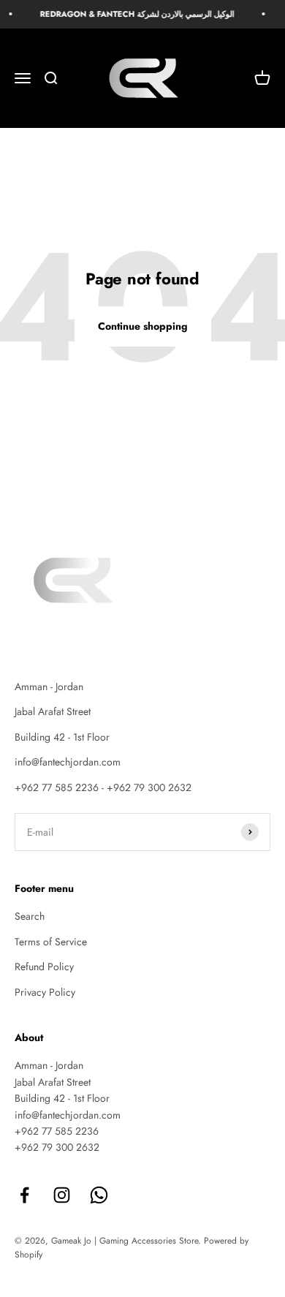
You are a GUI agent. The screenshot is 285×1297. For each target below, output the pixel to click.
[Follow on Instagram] (62, 1195)
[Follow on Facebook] (24, 1195)
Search (30, 916)
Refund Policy (44, 966)
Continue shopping (143, 326)
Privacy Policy (45, 992)
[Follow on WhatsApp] (99, 1195)
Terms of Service (51, 941)
